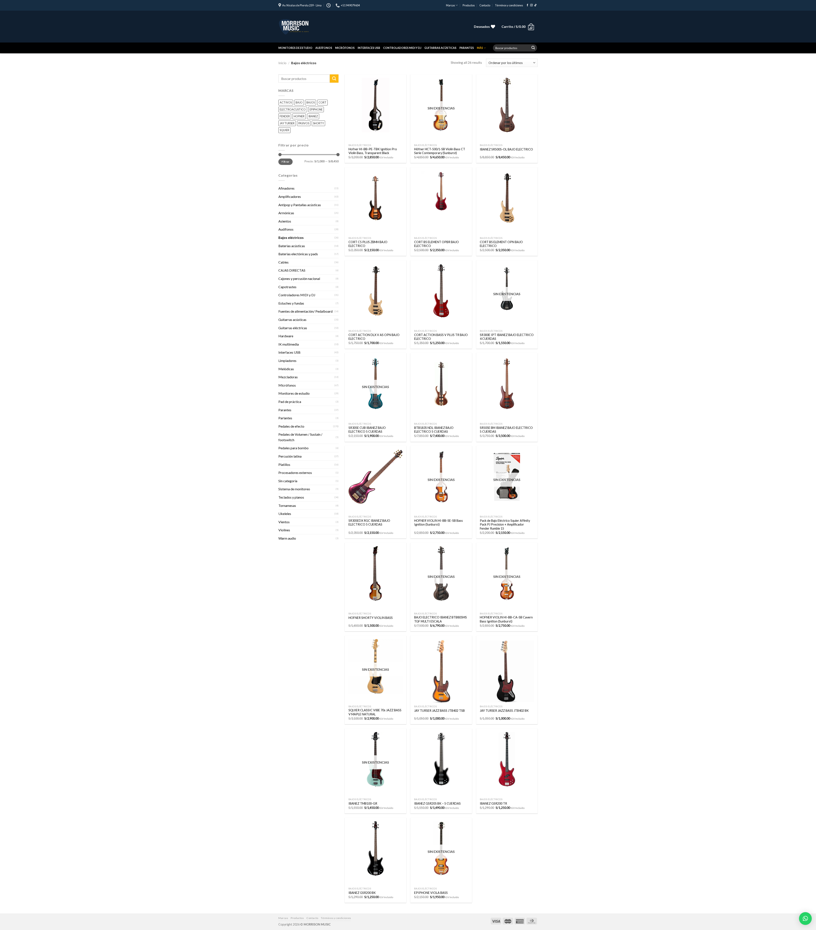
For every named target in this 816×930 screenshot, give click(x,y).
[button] (805, 918)
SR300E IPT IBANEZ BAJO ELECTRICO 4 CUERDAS (507, 337)
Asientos (284, 221)
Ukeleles (284, 514)
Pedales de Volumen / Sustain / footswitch (300, 437)
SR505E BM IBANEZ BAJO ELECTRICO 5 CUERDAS (506, 430)
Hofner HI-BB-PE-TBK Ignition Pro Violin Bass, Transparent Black (372, 151)
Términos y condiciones (509, 5)
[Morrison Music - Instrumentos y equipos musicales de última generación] (342, 27)
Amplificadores (289, 196)
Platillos (284, 464)
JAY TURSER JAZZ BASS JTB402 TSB (439, 710)
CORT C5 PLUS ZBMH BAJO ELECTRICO (367, 244)
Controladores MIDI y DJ (402, 48)
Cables (283, 262)
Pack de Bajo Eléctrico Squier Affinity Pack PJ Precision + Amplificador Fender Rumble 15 (505, 524)
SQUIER (284, 130)
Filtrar (285, 161)
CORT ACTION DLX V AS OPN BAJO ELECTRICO (374, 337)
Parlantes (285, 418)
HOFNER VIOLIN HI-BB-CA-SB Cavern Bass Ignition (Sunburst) (506, 619)
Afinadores (286, 188)
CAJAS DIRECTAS (291, 270)
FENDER (285, 116)
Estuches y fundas (291, 303)
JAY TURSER (287, 123)
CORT (322, 102)
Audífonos (323, 48)
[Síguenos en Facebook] (527, 5)
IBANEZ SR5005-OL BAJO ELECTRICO (506, 149)
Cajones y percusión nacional (299, 278)
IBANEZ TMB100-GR (362, 803)
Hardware (285, 336)
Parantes (466, 48)
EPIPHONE (316, 109)
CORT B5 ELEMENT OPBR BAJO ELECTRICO (436, 244)
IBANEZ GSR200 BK (362, 893)
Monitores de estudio (295, 48)
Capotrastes (287, 287)
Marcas (450, 5)
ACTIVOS (286, 102)
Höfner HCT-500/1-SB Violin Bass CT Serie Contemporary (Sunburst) (439, 151)
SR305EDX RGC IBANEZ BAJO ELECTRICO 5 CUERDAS (369, 522)
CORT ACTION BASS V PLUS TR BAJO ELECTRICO (441, 337)
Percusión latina (290, 456)
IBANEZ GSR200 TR (493, 803)
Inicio (282, 63)
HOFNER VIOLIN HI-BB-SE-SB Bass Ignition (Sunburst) (438, 522)
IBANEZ (313, 116)
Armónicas (286, 213)
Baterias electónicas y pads (298, 254)
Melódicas (286, 369)
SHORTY (318, 123)
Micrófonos (345, 48)
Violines (284, 530)
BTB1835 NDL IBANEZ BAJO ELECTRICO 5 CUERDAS (433, 430)
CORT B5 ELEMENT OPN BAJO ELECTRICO (501, 244)
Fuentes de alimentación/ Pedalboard (305, 311)
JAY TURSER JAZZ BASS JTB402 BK (504, 710)
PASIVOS (303, 123)
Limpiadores (287, 361)
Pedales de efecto (291, 426)
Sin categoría (287, 481)
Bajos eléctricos (291, 237)
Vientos (284, 522)
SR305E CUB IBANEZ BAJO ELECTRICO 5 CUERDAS (367, 430)
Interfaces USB (369, 48)
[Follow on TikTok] (535, 5)
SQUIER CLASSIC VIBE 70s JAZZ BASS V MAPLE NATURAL (374, 712)
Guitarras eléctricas (292, 328)
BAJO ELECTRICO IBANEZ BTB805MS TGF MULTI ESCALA (440, 619)
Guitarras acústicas (440, 48)
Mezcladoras (288, 377)
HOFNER (299, 116)
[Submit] (533, 48)
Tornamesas (287, 505)
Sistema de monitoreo (294, 489)
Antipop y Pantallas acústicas (299, 205)
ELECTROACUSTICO (293, 109)
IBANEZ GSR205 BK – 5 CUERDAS (437, 803)
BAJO (299, 102)
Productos (469, 5)
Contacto (484, 5)
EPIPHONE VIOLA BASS (431, 893)
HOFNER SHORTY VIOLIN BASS (370, 618)
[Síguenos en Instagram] (531, 5)
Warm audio (287, 538)
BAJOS (310, 102)
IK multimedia (288, 344)
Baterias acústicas (291, 246)
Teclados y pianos (291, 497)
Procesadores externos (295, 473)
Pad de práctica (289, 402)
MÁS (480, 48)
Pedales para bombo (293, 448)
